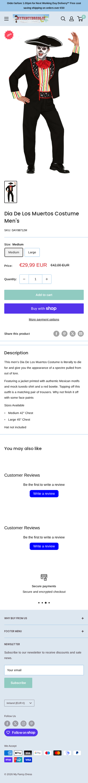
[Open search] (63, 18)
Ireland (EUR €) (16, 703)
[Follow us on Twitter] (15, 724)
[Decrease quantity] (24, 279)
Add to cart (44, 295)
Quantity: (10, 279)
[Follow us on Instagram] (23, 724)
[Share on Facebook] (56, 334)
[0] (80, 18)
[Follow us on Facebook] (7, 724)
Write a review (44, 493)
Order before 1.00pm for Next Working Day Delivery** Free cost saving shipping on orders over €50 (44, 5)
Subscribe (18, 683)
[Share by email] (81, 334)
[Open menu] (6, 18)
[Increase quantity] (46, 279)
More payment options (44, 319)
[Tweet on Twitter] (73, 334)
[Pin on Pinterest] (64, 334)
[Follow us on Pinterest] (32, 724)
